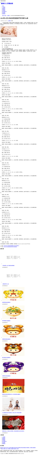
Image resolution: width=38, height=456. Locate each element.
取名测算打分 (4, 11)
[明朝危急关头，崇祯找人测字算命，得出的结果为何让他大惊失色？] (13, 429)
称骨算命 (3, 8)
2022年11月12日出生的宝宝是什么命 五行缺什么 (11, 245)
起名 (3, 447)
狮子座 (22, 447)
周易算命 (3, 9)
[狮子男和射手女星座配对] (13, 355)
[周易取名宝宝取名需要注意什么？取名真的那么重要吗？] (13, 392)
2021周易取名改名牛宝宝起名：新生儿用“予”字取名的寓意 (11, 412)
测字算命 (3, 10)
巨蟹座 (12, 447)
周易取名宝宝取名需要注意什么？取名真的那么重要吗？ (11, 394)
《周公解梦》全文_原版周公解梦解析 (8, 265)
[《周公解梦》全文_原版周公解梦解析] (13, 263)
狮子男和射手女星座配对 (6, 357)
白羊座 (10, 447)
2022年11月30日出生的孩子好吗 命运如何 (10, 246)
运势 (4, 447)
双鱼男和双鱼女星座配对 (6, 302)
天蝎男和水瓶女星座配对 (6, 375)
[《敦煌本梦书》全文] (13, 282)
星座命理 (3, 13)
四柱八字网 (4, 15)
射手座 (15, 447)
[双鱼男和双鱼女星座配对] (13, 300)
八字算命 (8, 15)
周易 (1, 447)
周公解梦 (3, 12)
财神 (16, 447)
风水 (8, 447)
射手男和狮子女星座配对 (6, 320)
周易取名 (24, 447)
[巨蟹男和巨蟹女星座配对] (13, 337)
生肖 (6, 447)
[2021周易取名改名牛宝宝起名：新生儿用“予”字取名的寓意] (13, 410)
